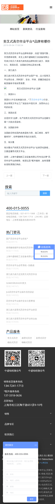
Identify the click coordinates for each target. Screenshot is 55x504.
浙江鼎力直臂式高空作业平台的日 (21, 309)
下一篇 (46, 175)
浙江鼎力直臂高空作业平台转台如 (21, 318)
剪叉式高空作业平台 (12, 338)
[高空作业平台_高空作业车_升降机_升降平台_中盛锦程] (12, 7)
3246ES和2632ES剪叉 (16, 283)
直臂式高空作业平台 (41, 338)
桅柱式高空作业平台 (12, 342)
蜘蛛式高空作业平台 (27, 342)
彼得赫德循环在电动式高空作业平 (21, 247)
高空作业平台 (37, 100)
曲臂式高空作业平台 (27, 338)
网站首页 (14, 29)
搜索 (45, 193)
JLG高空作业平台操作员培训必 (20, 292)
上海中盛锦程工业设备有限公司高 (21, 256)
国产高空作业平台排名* (17, 238)
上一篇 (9, 175)
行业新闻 (40, 29)
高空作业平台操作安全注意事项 (20, 300)
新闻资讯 (27, 29)
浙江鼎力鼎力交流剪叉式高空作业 (21, 274)
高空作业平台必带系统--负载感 (20, 265)
